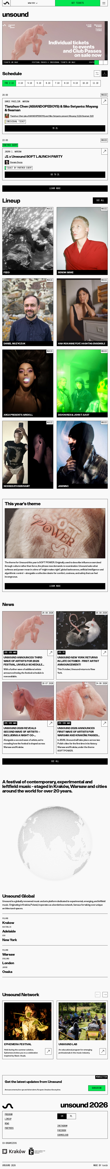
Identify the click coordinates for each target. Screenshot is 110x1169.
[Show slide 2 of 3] (101, 62)
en (62, 1116)
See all (100, 201)
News (7, 1124)
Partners (9, 1128)
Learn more (54, 586)
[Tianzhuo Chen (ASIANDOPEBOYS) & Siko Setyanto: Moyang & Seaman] (104, 101)
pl (71, 1116)
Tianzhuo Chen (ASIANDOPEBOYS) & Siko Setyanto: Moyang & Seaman (51, 108)
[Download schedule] (104, 73)
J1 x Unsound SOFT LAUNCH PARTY (34, 156)
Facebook (61, 1131)
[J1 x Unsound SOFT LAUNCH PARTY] (104, 151)
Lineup (8, 1119)
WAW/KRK (31, 3)
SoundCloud (62, 1135)
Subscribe (97, 1088)
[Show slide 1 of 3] (96, 62)
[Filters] (97, 73)
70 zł (55, 128)
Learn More (54, 189)
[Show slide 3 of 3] (105, 62)
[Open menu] (104, 3)
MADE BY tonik (100, 1166)
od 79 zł (55, 175)
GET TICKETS (77, 3)
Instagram (62, 1126)
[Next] (105, 994)
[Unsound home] (6, 3)
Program (8, 1115)
